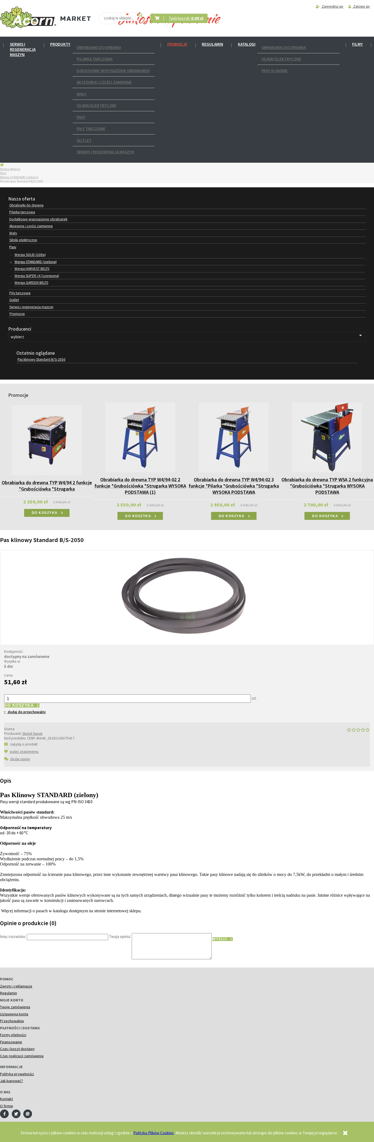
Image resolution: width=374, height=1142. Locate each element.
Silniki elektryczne (96, 105)
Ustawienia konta (14, 1014)
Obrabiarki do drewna (99, 47)
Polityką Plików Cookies (153, 1132)
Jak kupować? (11, 1080)
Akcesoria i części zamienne (104, 82)
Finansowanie (11, 1041)
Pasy (81, 117)
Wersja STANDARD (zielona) (19, 177)
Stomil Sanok (32, 733)
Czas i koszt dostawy (17, 1048)
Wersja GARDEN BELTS (31, 282)
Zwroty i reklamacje (16, 986)
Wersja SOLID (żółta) (30, 254)
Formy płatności (13, 1034)
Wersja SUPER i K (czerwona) (37, 275)
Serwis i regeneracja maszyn (23, 49)
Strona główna (10, 169)
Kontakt (6, 1098)
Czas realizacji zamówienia (22, 1055)
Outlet (84, 140)
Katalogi (246, 44)
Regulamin (212, 44)
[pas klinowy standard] (187, 596)
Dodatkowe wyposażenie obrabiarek (113, 70)
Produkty (60, 44)
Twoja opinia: (120, 936)
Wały (82, 94)
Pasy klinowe (274, 70)
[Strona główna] (28, 17)
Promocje (177, 44)
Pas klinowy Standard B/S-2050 (41, 359)
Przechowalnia (12, 1020)
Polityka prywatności (17, 1073)
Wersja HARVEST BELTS (32, 268)
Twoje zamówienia (15, 1006)
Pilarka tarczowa (95, 59)
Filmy (357, 44)
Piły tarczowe (91, 128)
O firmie (6, 1105)
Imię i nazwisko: (13, 936)
